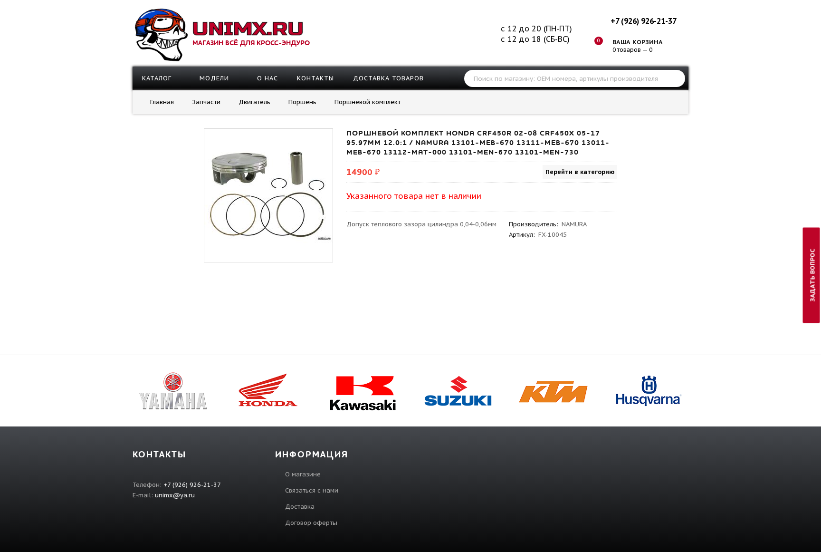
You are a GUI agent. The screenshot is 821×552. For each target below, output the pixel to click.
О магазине (303, 474)
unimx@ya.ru (175, 495)
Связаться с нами (311, 490)
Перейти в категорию (579, 172)
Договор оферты (311, 523)
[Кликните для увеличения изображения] (268, 193)
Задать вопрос (813, 275)
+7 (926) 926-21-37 (643, 21)
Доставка (300, 507)
